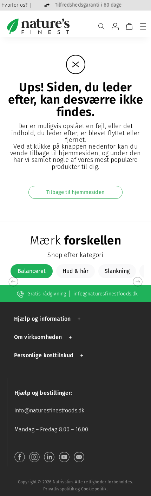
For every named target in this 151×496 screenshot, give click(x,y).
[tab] (32, 271)
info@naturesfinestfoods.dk (105, 294)
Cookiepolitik (94, 489)
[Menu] (143, 26)
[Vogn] (129, 26)
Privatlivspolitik (58, 489)
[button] (48, 319)
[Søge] (101, 26)
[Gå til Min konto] (115, 26)
